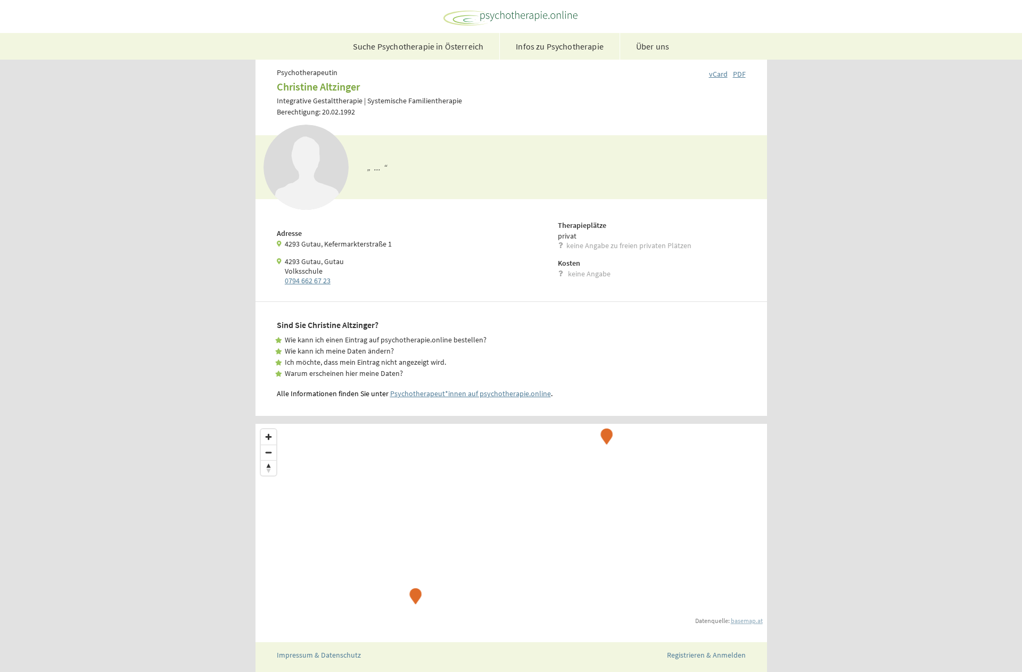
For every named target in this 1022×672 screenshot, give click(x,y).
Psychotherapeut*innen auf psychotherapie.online (470, 393)
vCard (718, 74)
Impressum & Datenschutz (319, 655)
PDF (739, 74)
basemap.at (747, 621)
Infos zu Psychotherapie (560, 46)
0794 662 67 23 (308, 280)
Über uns (652, 46)
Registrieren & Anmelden (706, 655)
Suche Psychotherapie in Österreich (418, 46)
